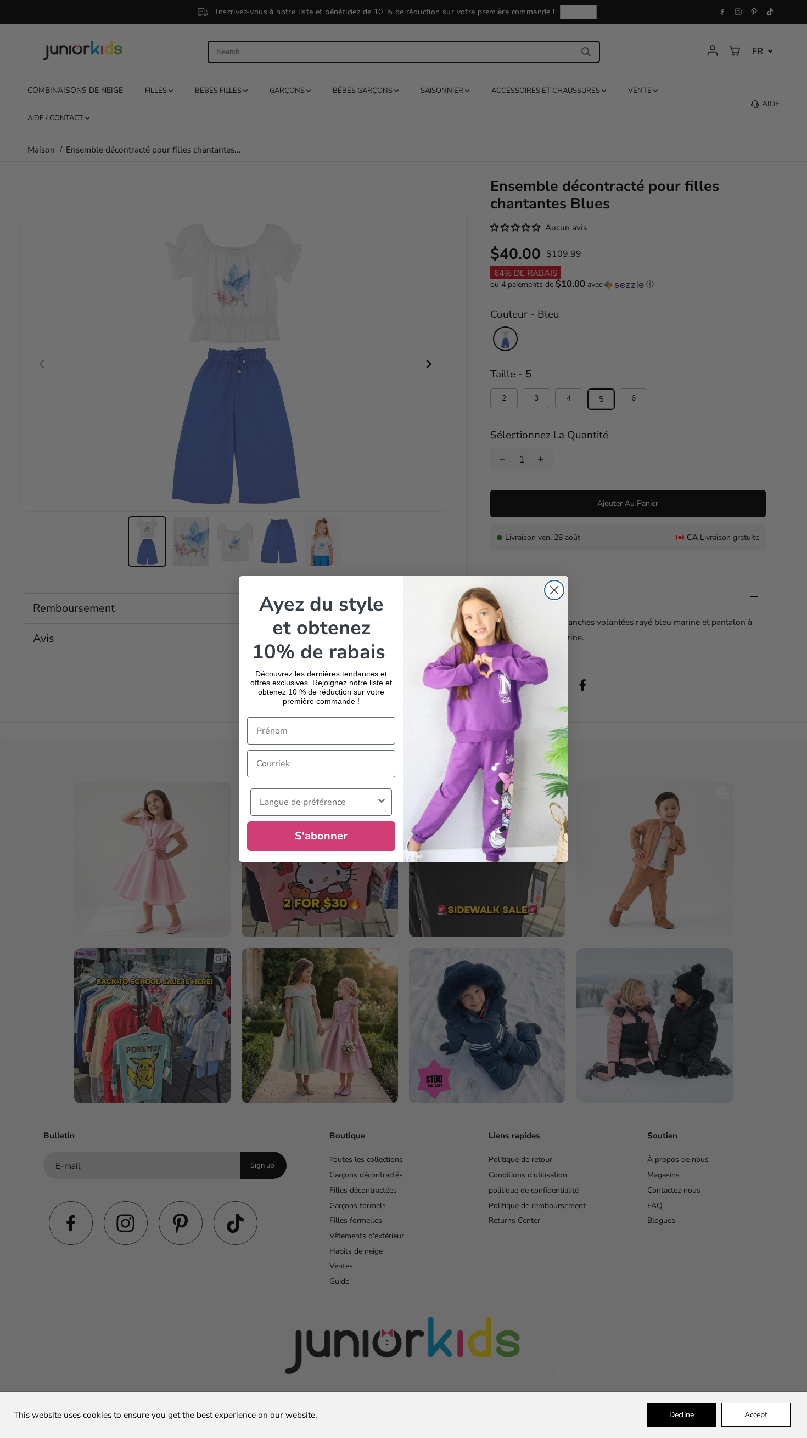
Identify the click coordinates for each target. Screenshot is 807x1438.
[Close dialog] (554, 590)
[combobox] (318, 802)
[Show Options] (381, 802)
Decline (681, 1414)
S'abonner (321, 835)
